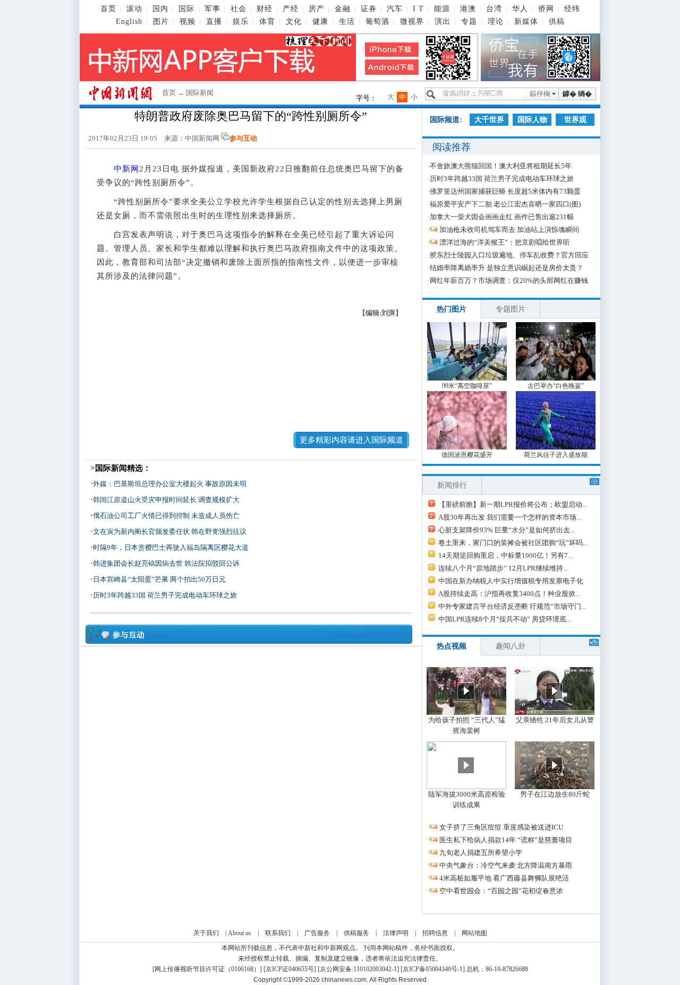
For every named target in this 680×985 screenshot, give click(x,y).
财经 (265, 9)
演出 (442, 21)
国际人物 (532, 120)
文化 (294, 21)
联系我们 (278, 933)
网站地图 (474, 933)
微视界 (412, 21)
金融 (343, 9)
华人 (520, 9)
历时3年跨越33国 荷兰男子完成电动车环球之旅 (165, 595)
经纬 (572, 9)
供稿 (557, 21)
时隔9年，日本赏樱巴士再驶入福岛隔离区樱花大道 (171, 547)
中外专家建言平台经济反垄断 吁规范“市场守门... (512, 606)
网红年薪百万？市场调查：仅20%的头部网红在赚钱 (509, 280)
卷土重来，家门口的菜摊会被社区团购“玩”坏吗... (513, 543)
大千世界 (489, 120)
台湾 (494, 9)
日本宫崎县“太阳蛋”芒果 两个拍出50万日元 (159, 579)
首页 (108, 9)
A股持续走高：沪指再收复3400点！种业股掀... (509, 594)
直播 (214, 21)
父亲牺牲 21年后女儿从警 (555, 720)
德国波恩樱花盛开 (466, 455)
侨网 (546, 9)
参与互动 (243, 138)
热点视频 (451, 646)
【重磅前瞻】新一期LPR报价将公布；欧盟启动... (512, 504)
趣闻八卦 (510, 646)
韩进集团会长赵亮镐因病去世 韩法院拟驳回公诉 (166, 563)
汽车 (395, 9)
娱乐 (241, 21)
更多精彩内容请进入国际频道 (351, 440)
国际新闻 (200, 93)
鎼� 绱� (577, 94)
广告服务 (317, 933)
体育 (267, 21)
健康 (320, 21)
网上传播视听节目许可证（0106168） (207, 969)
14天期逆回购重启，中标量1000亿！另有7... (505, 555)
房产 (317, 9)
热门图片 (451, 309)
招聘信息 (435, 933)
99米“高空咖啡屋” (467, 386)
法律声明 (396, 933)
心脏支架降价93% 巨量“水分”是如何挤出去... (506, 530)
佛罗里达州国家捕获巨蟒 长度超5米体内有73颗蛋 (505, 191)
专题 (469, 21)
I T (418, 9)
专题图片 (510, 309)
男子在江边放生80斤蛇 (555, 794)
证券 (369, 9)
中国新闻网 (202, 138)
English (129, 21)
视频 (188, 21)
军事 (212, 9)
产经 (291, 9)
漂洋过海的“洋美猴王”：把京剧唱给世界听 (504, 242)
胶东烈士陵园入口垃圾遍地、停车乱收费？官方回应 (509, 255)
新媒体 (526, 21)
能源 (442, 9)
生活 (347, 21)
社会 (238, 9)
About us (239, 933)
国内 (160, 9)
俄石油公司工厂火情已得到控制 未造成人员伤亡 (166, 516)
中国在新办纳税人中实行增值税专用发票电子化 (510, 581)
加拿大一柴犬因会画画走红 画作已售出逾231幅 (502, 217)
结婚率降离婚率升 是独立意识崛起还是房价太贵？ (506, 268)
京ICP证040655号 (290, 969)
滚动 (134, 9)
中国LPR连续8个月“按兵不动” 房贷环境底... (504, 619)
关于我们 (206, 933)
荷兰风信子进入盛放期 (556, 455)
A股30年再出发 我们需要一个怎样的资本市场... (509, 517)
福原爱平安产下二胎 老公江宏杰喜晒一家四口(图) (505, 204)
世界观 (575, 120)
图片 (161, 21)
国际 (186, 9)
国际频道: (446, 120)
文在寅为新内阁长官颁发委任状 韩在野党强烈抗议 (169, 531)
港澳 (468, 9)
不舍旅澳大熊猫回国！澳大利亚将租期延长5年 (501, 166)
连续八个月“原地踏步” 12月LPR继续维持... (503, 568)
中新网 (126, 169)
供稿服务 (356, 933)
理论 (496, 21)
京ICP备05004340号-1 (433, 969)
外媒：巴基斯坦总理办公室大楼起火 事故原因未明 (169, 484)
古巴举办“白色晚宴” (556, 386)
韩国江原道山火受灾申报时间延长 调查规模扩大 (166, 500)
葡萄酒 (377, 21)
